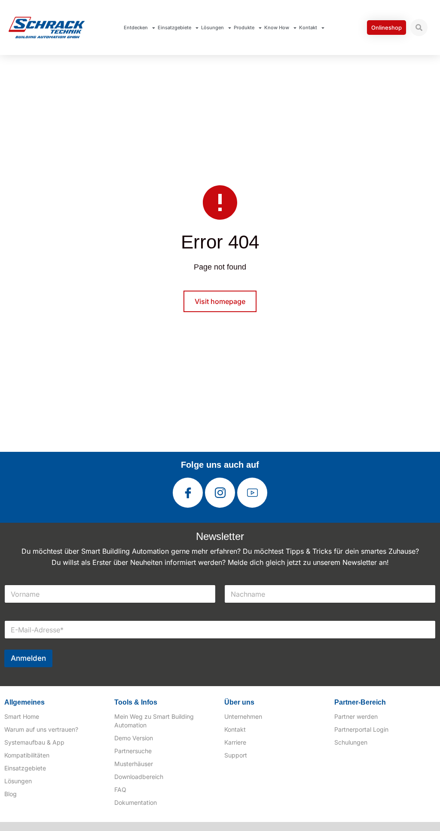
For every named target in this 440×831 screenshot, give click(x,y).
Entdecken (136, 28)
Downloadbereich (138, 776)
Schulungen (350, 742)
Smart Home (21, 716)
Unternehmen (243, 716)
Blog (10, 793)
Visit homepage (220, 301)
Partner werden (356, 716)
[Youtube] (252, 493)
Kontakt (308, 28)
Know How (276, 28)
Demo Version (133, 738)
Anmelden (28, 658)
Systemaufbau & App (34, 742)
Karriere (235, 742)
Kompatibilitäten (26, 755)
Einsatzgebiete (174, 28)
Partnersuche (133, 750)
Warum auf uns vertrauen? (41, 729)
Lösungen (212, 28)
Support (235, 755)
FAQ (120, 789)
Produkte (244, 28)
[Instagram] (220, 493)
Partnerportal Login (361, 729)
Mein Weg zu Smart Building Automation (154, 721)
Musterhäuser (133, 763)
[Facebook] (188, 493)
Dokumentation (135, 802)
